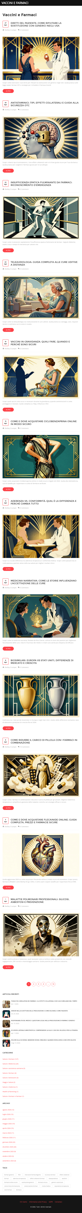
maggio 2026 (9, 1124)
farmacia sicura (42, 1182)
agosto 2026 (8, 1110)
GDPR (51, 1202)
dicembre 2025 (9, 1147)
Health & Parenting (10, 1092)
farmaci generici (9, 1175)
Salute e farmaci (9, 1073)
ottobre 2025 (8, 1156)
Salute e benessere (10, 1078)
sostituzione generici (28, 1182)
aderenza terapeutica (19, 1178)
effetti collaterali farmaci (37, 1178)
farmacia (18, 1190)
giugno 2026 (8, 1119)
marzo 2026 (8, 1133)
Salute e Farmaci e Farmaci (13, 1096)
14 (53, 984)
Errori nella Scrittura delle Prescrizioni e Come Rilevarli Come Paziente (39, 1011)
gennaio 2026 (9, 1142)
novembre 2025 (9, 1151)
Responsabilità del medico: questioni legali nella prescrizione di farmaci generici (43, 1020)
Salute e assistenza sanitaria (14, 1068)
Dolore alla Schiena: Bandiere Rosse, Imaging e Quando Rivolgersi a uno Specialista (43, 1040)
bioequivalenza (53, 1178)
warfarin (64, 1178)
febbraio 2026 (9, 1138)
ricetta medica (46, 1186)
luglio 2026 (8, 1114)
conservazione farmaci (31, 1186)
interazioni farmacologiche (33, 1175)
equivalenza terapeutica (62, 1186)
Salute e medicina (10, 1087)
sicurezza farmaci (50, 1175)
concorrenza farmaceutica (12, 1186)
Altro (8, 91)
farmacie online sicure (11, 1182)
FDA (19, 1175)
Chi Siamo (23, 1202)
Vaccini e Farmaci (15, 3)
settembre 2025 (9, 1161)
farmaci (6, 1178)
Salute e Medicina (10, 1064)
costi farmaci (8, 1190)
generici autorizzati (57, 1182)
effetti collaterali (64, 1175)
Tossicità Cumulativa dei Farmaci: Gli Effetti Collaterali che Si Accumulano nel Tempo (44, 1001)
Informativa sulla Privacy (38, 1202)
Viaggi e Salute (9, 1082)
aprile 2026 (8, 1128)
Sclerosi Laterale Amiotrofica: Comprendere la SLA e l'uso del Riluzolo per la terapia (44, 1030)
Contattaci (58, 1202)
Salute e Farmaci (10, 1059)
